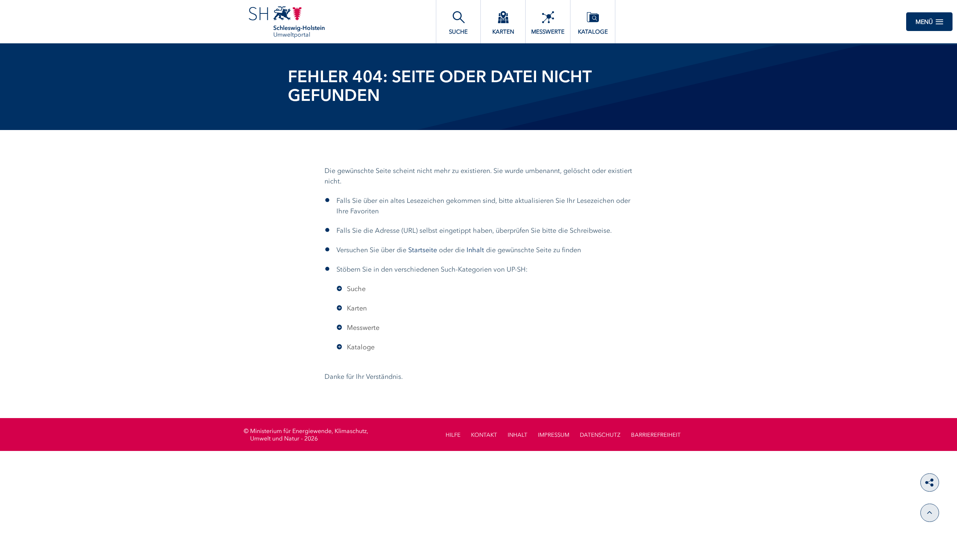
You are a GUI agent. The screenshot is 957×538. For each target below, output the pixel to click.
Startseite (422, 250)
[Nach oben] (929, 513)
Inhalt (475, 250)
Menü (924, 22)
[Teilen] (929, 482)
